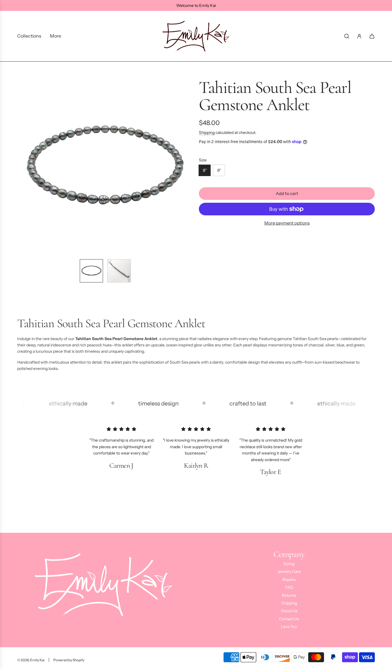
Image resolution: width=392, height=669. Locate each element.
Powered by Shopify (68, 660)
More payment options (287, 223)
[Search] (346, 36)
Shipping (207, 132)
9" (219, 170)
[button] (21, 166)
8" (205, 170)
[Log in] (359, 36)
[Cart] (372, 36)
